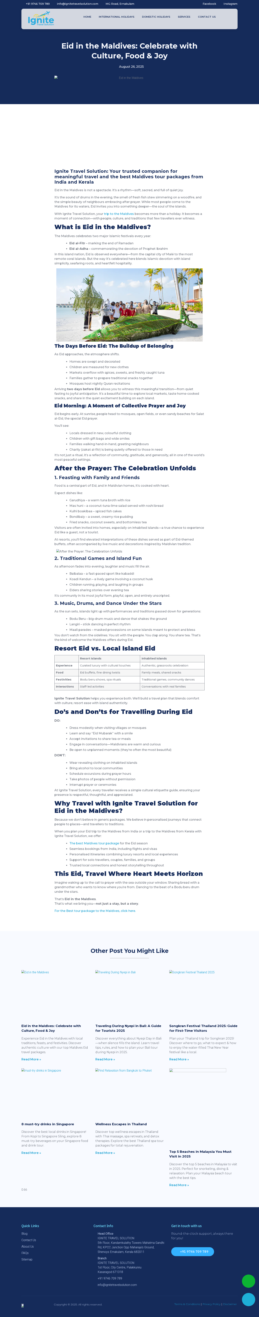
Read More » (31, 1059)
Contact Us (207, 16)
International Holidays (116, 16)
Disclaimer (230, 1304)
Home (87, 16)
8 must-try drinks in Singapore (47, 1124)
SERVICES (184, 16)
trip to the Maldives (119, 214)
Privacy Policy (211, 1304)
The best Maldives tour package (94, 843)
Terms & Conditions (187, 1304)
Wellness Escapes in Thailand (121, 1124)
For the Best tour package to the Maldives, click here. (95, 911)
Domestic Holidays (156, 16)
